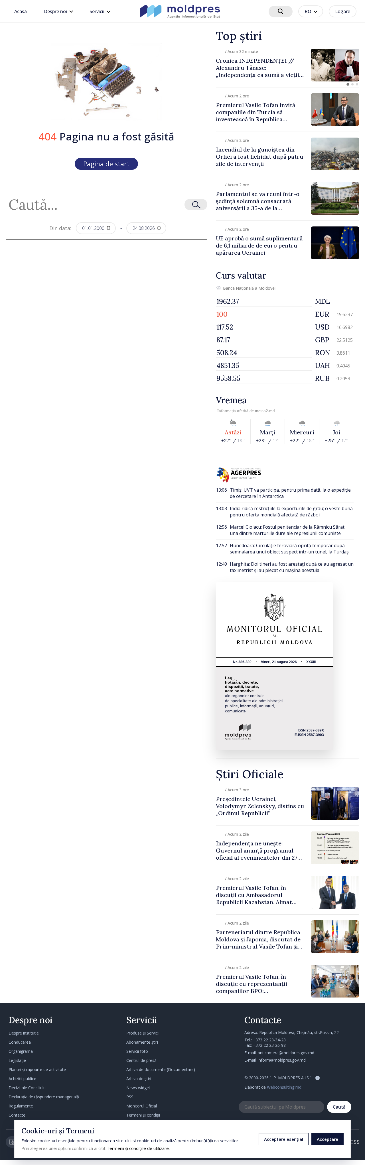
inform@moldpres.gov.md (282, 1060)
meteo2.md (265, 410)
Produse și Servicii (142, 1033)
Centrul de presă (141, 1060)
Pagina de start (106, 163)
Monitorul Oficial (141, 1106)
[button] (347, 84)
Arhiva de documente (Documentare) (160, 1069)
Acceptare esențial (283, 1139)
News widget (138, 1087)
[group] (287, 65)
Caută (339, 1107)
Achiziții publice (22, 1078)
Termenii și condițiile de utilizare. (138, 1148)
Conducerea (20, 1042)
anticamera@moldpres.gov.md (286, 1052)
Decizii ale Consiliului (27, 1087)
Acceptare (327, 1139)
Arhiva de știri (138, 1078)
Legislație (17, 1060)
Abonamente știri (142, 1042)
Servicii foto (137, 1051)
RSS (129, 1096)
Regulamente (21, 1106)
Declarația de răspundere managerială (44, 1096)
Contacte (17, 1115)
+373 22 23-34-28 (269, 1040)
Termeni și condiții (143, 1115)
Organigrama (21, 1051)
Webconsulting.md (284, 1087)
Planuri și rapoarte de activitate (37, 1069)
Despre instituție (24, 1033)
